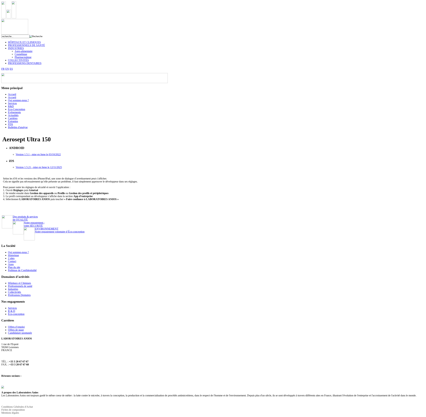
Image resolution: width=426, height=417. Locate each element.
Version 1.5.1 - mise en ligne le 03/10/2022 (38, 154)
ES (11, 68)
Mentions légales (10, 412)
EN (7, 68)
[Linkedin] (2, 387)
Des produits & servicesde (25, 218)
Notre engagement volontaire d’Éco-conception (60, 230)
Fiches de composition (13, 409)
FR (3, 68)
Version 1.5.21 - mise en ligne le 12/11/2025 (39, 167)
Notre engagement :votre (34, 224)
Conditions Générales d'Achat (17, 406)
